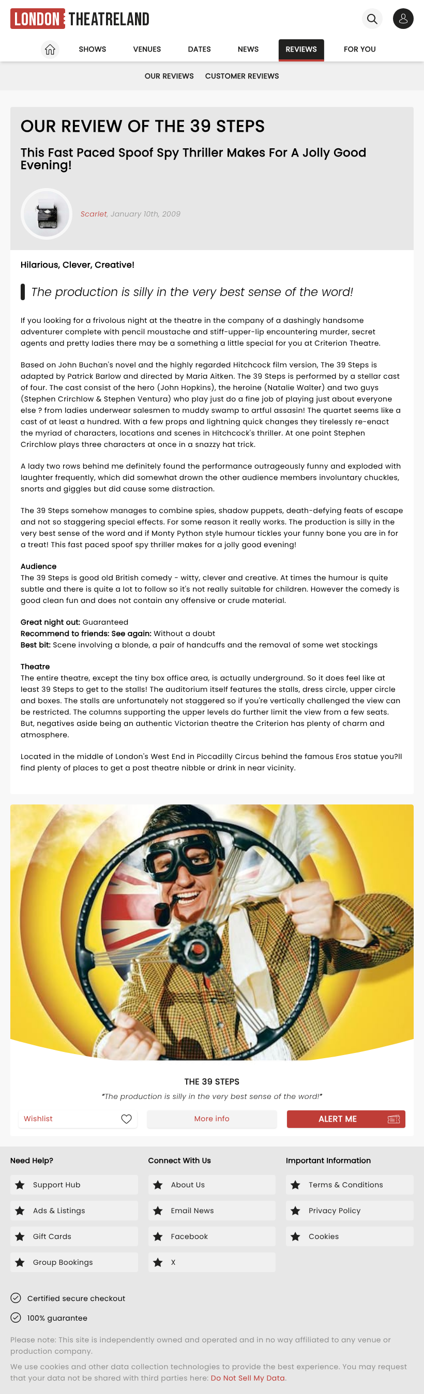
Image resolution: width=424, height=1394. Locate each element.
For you (360, 49)
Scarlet (94, 214)
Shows (93, 49)
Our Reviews (169, 76)
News (248, 49)
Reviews (301, 49)
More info (212, 1118)
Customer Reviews (242, 76)
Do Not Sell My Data (248, 1378)
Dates (199, 49)
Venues (147, 49)
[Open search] (372, 18)
